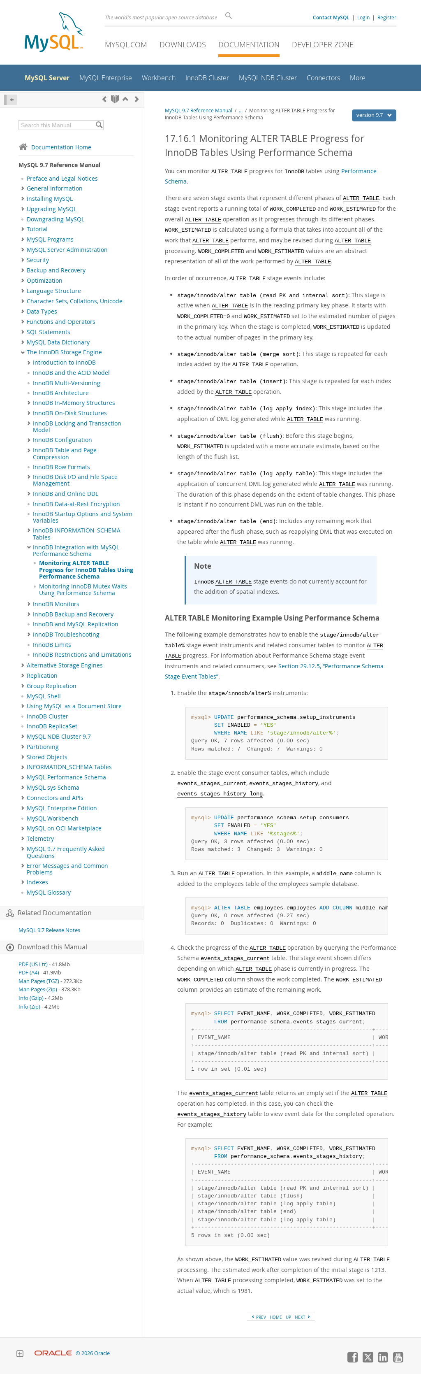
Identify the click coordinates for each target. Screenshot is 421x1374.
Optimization (44, 280)
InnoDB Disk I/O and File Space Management (75, 480)
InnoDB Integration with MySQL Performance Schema (76, 551)
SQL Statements (48, 332)
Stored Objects (47, 757)
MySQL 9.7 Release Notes (49, 930)
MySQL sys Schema (53, 787)
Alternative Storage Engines (65, 665)
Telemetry (40, 838)
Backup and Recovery (56, 270)
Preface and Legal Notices (62, 178)
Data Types (42, 311)
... (241, 110)
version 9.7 (370, 115)
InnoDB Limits (52, 645)
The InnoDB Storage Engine (64, 352)
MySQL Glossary (49, 892)
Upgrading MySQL (51, 209)
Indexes (37, 882)
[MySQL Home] (54, 33)
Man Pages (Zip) (38, 989)
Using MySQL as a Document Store (74, 706)
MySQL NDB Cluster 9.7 (59, 736)
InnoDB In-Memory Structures (74, 403)
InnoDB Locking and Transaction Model (77, 427)
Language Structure (54, 291)
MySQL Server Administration (67, 249)
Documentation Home (61, 147)
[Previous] (104, 99)
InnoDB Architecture (61, 393)
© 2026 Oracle (93, 1353)
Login (363, 17)
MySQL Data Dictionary (58, 342)
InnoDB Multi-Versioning (66, 383)
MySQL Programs (50, 239)
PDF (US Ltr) (33, 964)
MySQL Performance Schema (66, 777)
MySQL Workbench (53, 818)
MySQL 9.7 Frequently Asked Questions (66, 852)
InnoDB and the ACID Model (71, 373)
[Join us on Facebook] (352, 1360)
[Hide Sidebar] (10, 100)
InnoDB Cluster (47, 716)
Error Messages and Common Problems (67, 869)
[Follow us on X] (367, 1360)
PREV (260, 1317)
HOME (276, 1317)
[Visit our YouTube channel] (398, 1360)
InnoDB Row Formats (61, 467)
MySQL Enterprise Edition (62, 808)
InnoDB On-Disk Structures (70, 413)
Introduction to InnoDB (64, 362)
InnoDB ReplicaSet (52, 726)
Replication (42, 675)
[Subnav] (23, 188)
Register (386, 17)
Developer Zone (323, 44)
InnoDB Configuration (62, 440)
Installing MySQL (50, 198)
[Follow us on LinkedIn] (382, 1360)
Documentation (249, 44)
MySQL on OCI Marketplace (64, 828)
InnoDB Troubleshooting (66, 634)
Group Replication (51, 686)
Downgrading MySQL (55, 219)
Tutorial (37, 229)
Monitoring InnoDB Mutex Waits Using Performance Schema (83, 590)
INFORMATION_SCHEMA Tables (69, 767)
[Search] (99, 125)
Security (38, 260)
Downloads (183, 44)
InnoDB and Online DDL (65, 494)
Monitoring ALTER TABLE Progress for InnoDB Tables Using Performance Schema (86, 569)
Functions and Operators (61, 321)
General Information (55, 188)
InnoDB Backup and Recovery (73, 614)
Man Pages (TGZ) (39, 981)
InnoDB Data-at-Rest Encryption (76, 504)
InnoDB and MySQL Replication (75, 624)
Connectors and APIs (55, 798)
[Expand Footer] (19, 1355)
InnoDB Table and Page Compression (65, 453)
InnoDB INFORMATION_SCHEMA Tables (76, 534)
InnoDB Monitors (56, 604)
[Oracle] (53, 1353)
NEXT (301, 1317)
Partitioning (43, 747)
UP (288, 1317)
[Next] (137, 99)
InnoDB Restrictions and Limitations (82, 654)
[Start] (115, 99)
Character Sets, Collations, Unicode (75, 301)
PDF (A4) (29, 972)
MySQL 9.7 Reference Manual (198, 110)
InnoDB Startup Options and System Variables (82, 517)
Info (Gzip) (31, 998)
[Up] (125, 99)
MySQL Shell (44, 696)
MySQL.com (126, 44)
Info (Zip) (29, 1006)
